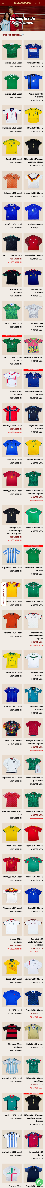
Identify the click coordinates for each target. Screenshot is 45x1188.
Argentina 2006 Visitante (36, 427)
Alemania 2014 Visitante (15, 1045)
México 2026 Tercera (12, 255)
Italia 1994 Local (35, 224)
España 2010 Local (34, 846)
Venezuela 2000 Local (36, 1153)
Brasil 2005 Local (14, 673)
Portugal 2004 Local (12, 877)
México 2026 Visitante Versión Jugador (35, 636)
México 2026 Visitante (16, 940)
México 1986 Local (13, 94)
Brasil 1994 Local (14, 979)
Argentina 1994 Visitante (36, 95)
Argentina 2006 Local (12, 1078)
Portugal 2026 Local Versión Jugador (34, 742)
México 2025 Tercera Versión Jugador (33, 160)
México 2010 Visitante (16, 290)
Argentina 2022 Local (12, 1152)
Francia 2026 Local (34, 1010)
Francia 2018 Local (34, 1186)
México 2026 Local (34, 812)
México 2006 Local (34, 528)
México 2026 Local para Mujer (34, 1079)
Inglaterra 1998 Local (12, 128)
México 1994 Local (13, 323)
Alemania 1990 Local (33, 193)
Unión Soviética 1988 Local (12, 813)
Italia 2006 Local (14, 460)
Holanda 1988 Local (12, 193)
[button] (40, 3)
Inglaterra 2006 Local (33, 979)
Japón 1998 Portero (12, 741)
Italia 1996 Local (35, 908)
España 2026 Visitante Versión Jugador (35, 942)
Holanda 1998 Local (12, 633)
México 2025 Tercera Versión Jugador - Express (33, 1118)
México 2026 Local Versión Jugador (34, 492)
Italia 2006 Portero (34, 1044)
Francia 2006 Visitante (16, 393)
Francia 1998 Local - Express (34, 393)
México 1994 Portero (33, 357)
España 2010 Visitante (37, 290)
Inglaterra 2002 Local (12, 778)
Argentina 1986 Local (12, 568)
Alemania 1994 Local (12, 908)
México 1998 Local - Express (13, 358)
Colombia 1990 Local (12, 602)
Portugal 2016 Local (34, 255)
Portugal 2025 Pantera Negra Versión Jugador (14, 530)
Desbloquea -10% (4, 596)
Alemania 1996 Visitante (36, 708)
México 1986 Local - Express (34, 569)
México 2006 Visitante (37, 674)
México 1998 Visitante (37, 324)
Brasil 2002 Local (35, 128)
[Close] (4, 585)
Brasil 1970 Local (14, 846)
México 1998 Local (13, 63)
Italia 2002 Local (14, 1010)
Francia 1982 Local (13, 707)
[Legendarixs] (22, 3)
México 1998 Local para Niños (34, 779)
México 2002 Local (13, 1115)
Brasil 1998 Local (14, 159)
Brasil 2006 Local (35, 460)
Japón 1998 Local (13, 224)
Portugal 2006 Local (12, 491)
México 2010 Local (34, 877)
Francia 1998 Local (34, 63)
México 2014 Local (34, 602)
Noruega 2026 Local (12, 426)
